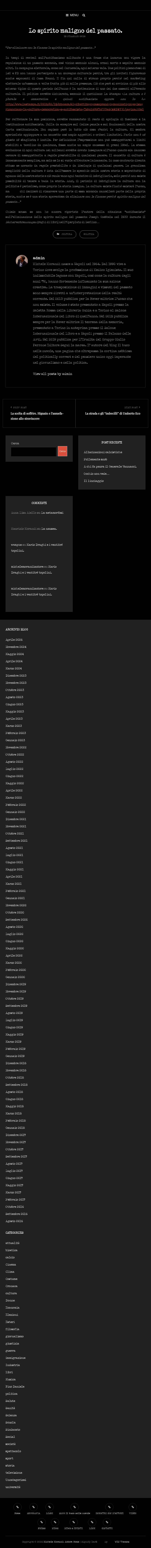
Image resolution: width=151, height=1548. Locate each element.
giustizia (12, 1343)
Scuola (11, 1422)
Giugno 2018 (14, 1099)
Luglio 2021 (14, 855)
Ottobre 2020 (15, 912)
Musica (11, 1379)
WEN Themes (122, 1542)
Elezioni (12, 1314)
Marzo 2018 (14, 1113)
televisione (14, 1472)
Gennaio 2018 (15, 1127)
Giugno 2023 (14, 704)
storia (10, 1465)
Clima (10, 1271)
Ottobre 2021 (15, 833)
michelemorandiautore (27, 566)
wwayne (16, 544)
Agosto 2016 (14, 1221)
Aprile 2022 (14, 790)
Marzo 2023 (14, 726)
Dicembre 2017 (16, 1135)
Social (10, 1436)
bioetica (11, 1250)
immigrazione (15, 1358)
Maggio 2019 (14, 1034)
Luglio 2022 (14, 769)
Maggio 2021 (15, 869)
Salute (10, 1401)
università (13, 1487)
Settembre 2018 (17, 1084)
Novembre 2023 (16, 682)
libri (9, 1372)
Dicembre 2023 (16, 675)
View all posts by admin (52, 374)
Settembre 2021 (17, 840)
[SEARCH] (84, 15)
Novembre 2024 (16, 647)
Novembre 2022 (16, 747)
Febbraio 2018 (16, 1120)
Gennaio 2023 (15, 740)
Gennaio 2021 (15, 898)
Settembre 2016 (16, 1214)
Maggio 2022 (15, 783)
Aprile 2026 (14, 639)
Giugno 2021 (14, 862)
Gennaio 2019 (15, 1056)
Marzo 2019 (13, 1041)
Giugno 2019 (14, 1027)
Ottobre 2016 (15, 1206)
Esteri (10, 1322)
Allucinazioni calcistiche (103, 452)
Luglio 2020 (14, 934)
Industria (13, 1365)
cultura (67, 234)
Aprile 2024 (14, 661)
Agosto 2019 (14, 1013)
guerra (10, 1350)
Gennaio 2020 (15, 977)
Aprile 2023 (14, 718)
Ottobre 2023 (15, 690)
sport (9, 1458)
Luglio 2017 (14, 1171)
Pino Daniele (15, 1386)
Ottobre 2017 (14, 1149)
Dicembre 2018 (16, 1063)
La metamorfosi (52, 512)
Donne (10, 1300)
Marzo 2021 (14, 883)
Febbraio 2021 (16, 891)
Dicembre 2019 (16, 984)
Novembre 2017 (16, 1142)
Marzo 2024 (14, 668)
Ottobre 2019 (15, 998)
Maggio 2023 (15, 711)
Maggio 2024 (15, 654)
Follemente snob (95, 459)
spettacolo (13, 1451)
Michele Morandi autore (58, 1542)
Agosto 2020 (14, 927)
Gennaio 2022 (15, 812)
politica (89, 234)
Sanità (10, 1408)
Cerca (15, 443)
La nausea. (49, 528)
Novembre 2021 (16, 826)
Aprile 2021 (14, 876)
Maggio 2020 (15, 948)
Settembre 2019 (16, 1005)
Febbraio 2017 (15, 1199)
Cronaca (11, 1286)
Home (76, 1542)
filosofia (12, 1329)
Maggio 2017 (14, 1185)
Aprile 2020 (14, 955)
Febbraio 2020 (16, 970)
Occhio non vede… (96, 473)
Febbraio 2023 (16, 733)
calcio (10, 1257)
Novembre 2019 (16, 991)
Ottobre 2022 (15, 754)
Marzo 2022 (14, 797)
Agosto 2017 (14, 1163)
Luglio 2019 (14, 1020)
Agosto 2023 (14, 697)
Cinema (11, 1264)
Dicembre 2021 (16, 819)
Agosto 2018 (14, 1092)
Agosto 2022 (14, 761)
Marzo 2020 (14, 962)
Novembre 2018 (16, 1070)
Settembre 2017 (16, 1156)
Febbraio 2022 (16, 804)
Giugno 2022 (14, 776)
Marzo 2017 (13, 1192)
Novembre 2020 (16, 905)
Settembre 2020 (17, 919)
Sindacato (13, 1429)
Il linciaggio (94, 481)
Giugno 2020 (14, 941)
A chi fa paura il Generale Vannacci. (110, 466)
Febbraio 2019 (15, 1049)
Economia (13, 1307)
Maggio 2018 (15, 1106)
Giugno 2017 (14, 1178)
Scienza (11, 1415)
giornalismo (15, 1336)
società (10, 1444)
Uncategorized (16, 1480)
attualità (12, 1243)
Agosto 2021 (14, 848)
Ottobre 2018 (15, 1077)
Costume (11, 1279)
